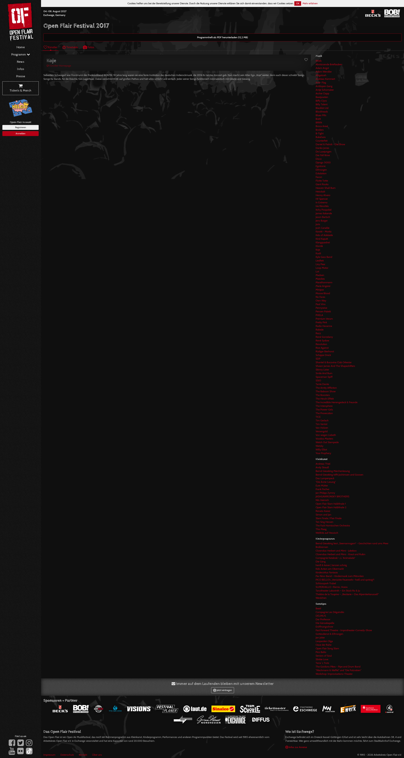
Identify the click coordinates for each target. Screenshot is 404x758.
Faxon (319, 177)
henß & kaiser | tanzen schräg (331, 565)
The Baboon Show (326, 391)
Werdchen (321, 597)
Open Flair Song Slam (327, 648)
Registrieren (20, 127)
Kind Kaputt (322, 238)
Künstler (52, 47)
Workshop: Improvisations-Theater (334, 673)
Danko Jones (322, 147)
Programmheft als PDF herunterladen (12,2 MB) (222, 37)
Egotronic (321, 166)
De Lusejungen (323, 151)
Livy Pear (320, 264)
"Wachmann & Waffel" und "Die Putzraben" (338, 670)
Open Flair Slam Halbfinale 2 (331, 507)
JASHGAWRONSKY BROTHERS (332, 496)
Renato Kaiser (323, 510)
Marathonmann (324, 282)
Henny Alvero (323, 195)
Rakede (320, 329)
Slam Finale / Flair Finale (329, 518)
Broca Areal (322, 126)
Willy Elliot (321, 449)
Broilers (320, 129)
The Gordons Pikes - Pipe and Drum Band (338, 666)
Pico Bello (321, 652)
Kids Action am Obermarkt (330, 568)
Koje (318, 249)
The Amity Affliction (326, 387)
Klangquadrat (323, 242)
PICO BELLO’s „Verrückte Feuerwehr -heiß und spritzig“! (345, 579)
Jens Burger (322, 220)
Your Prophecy (323, 453)
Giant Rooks (322, 184)
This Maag (321, 529)
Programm (19, 54)
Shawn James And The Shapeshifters (335, 365)
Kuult (318, 253)
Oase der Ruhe (323, 644)
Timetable (72, 47)
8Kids (319, 60)
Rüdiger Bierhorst (325, 351)
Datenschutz (67, 754)
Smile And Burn (324, 373)
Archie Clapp (322, 93)
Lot (317, 271)
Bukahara (321, 137)
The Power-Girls (324, 409)
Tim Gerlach (322, 420)
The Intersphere (324, 405)
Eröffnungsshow (324, 626)
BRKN (319, 122)
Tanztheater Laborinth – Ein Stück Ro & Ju (338, 590)
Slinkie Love (322, 659)
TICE (318, 416)
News (20, 62)
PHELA (319, 315)
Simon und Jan (323, 514)
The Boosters (323, 395)
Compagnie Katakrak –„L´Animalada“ (335, 557)
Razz (318, 333)
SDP (318, 358)
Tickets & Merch (20, 90)
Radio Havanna (324, 325)
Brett (318, 118)
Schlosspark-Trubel (326, 583)
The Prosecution (324, 413)
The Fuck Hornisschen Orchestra (333, 525)
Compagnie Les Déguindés (330, 612)
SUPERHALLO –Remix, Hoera (332, 586)
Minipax (320, 289)
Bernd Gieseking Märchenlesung (333, 471)
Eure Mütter (322, 485)
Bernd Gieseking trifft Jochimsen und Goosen (339, 474)
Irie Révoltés (322, 206)
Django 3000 (323, 162)
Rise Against (322, 347)
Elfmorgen (321, 169)
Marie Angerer (323, 286)
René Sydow (322, 340)
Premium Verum (324, 318)
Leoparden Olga (324, 641)
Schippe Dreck (323, 355)
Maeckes (320, 278)
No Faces (320, 296)
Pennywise (321, 307)
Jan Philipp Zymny (325, 492)
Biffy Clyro (321, 100)
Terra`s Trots (322, 662)
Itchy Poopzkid (323, 209)
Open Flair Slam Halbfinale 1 (331, 503)
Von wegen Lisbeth (326, 435)
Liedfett (320, 260)
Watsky (319, 445)
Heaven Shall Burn (326, 187)
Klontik (319, 246)
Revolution (321, 344)
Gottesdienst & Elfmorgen (329, 633)
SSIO (318, 380)
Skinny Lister (322, 369)
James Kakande (324, 213)
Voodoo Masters (324, 438)
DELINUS (321, 615)
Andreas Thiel (323, 463)
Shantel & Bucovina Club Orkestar (334, 362)
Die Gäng (321, 561)
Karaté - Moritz (324, 231)
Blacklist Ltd (322, 107)
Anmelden (20, 133)
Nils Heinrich (322, 500)
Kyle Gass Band (324, 256)
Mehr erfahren (310, 3)
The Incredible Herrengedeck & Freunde (336, 402)
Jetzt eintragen (224, 690)
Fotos (90, 47)
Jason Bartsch (323, 216)
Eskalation (321, 173)
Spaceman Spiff (324, 376)
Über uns (97, 754)
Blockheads (322, 111)
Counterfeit (321, 140)
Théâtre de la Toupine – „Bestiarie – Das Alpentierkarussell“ (347, 594)
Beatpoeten (322, 97)
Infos (20, 69)
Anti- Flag (321, 82)
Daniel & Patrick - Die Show (330, 144)
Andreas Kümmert (325, 78)
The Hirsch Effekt (325, 398)
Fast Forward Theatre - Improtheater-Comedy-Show (344, 630)
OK (297, 3)
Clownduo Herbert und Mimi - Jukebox (336, 550)
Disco (319, 158)
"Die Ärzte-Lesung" (326, 481)
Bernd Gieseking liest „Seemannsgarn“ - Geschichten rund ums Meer (352, 543)
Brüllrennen (322, 547)
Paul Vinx (321, 304)
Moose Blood (323, 293)
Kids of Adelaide (324, 235)
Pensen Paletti (323, 311)
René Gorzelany (324, 336)
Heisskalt (320, 191)
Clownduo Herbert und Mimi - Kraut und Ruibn (340, 554)
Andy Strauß (322, 467)
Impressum (49, 754)
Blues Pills (321, 115)
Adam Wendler (324, 71)
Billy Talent (321, 104)
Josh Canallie (322, 227)
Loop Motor (322, 267)
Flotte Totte (322, 180)
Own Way (321, 300)
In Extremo (321, 202)
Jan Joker (320, 637)
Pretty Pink (321, 322)
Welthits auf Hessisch (327, 532)
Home (20, 47)
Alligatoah (321, 75)
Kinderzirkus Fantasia (327, 572)
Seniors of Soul (324, 655)
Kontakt (83, 754)
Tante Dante (322, 384)
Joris (318, 224)
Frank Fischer (322, 489)
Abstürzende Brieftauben (329, 64)
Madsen (320, 275)
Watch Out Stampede (327, 442)
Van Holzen (322, 427)
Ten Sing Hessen (324, 521)
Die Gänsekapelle (325, 623)
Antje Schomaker (325, 89)
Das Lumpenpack (325, 478)
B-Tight (320, 133)
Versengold (322, 431)
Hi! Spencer (322, 198)
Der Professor (323, 619)
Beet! (318, 608)
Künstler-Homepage (60, 65)
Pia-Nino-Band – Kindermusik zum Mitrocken (340, 576)
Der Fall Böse (323, 155)
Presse (20, 76)
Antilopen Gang (324, 86)
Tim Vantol (321, 424)
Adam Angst (322, 68)
